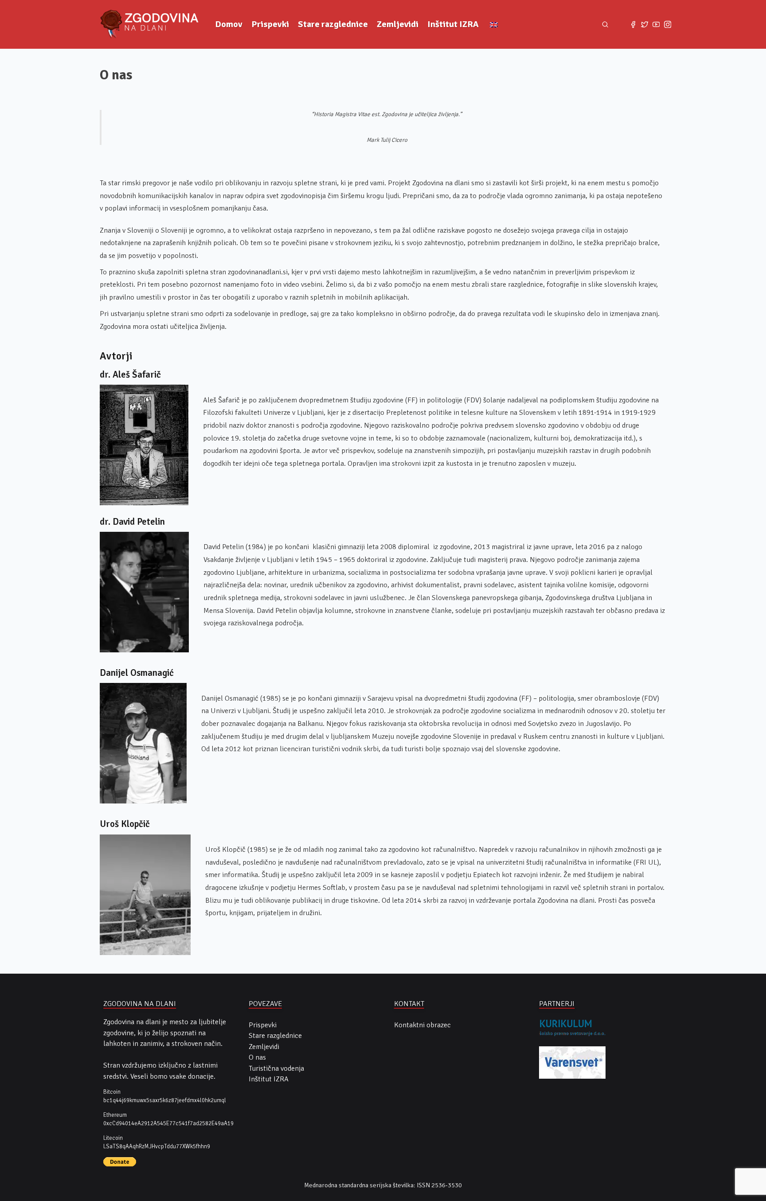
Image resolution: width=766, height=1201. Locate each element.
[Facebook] (633, 24)
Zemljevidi (397, 24)
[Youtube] (656, 24)
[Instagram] (667, 24)
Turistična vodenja (276, 1068)
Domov (228, 24)
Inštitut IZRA (453, 24)
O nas (257, 1057)
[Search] (605, 24)
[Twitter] (644, 24)
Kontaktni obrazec (422, 1025)
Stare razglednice (333, 24)
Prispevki (270, 24)
